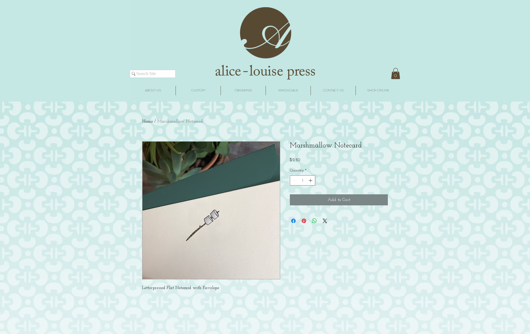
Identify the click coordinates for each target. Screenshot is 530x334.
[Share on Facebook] (293, 221)
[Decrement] (294, 180)
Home (147, 121)
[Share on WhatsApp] (314, 221)
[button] (395, 73)
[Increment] (311, 180)
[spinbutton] (303, 180)
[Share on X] (325, 221)
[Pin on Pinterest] (304, 221)
